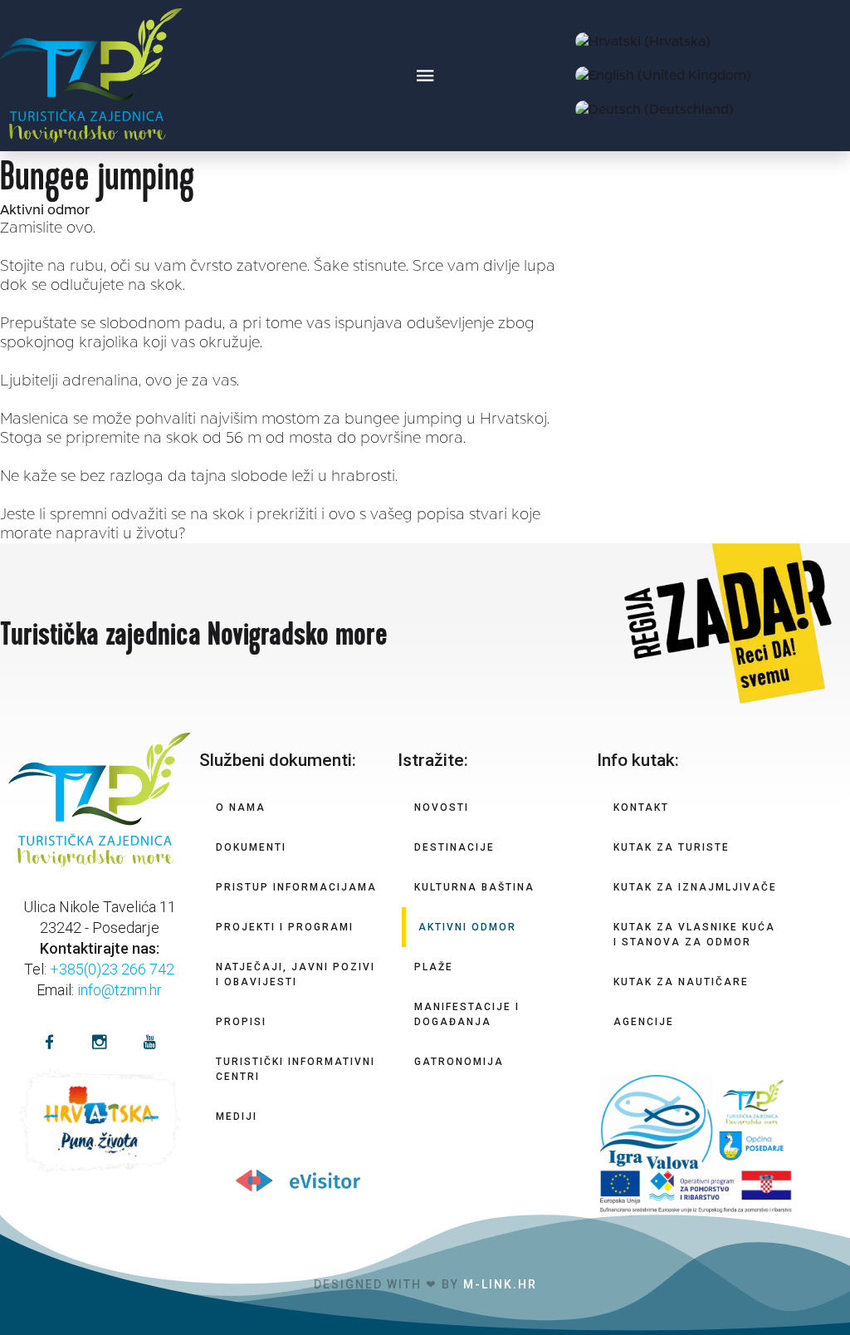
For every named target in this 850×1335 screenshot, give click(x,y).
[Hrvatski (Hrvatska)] (643, 41)
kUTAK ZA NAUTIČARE (681, 982)
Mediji (236, 1116)
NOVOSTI (441, 807)
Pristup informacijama (296, 887)
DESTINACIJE (454, 847)
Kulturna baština (474, 887)
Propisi (241, 1022)
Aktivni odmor (45, 209)
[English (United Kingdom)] (663, 75)
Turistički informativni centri (295, 1069)
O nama (241, 807)
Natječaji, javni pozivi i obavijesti (295, 974)
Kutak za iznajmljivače (695, 887)
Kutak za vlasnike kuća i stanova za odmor (694, 934)
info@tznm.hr (119, 990)
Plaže (433, 967)
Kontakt (641, 807)
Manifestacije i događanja (467, 1014)
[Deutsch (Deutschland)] (654, 109)
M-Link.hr (500, 1284)
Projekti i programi (285, 927)
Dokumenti (251, 847)
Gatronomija (459, 1062)
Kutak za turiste (671, 847)
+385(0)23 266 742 (112, 969)
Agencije (643, 1022)
